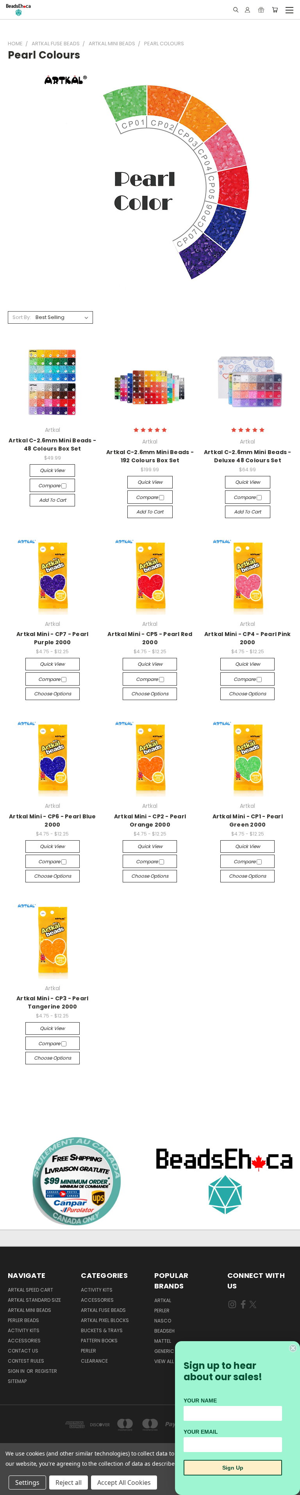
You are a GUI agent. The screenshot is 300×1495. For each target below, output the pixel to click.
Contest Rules (26, 1361)
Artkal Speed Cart (30, 1290)
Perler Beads (23, 1320)
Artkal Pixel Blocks (105, 1320)
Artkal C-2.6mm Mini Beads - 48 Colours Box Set (52, 445)
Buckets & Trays (102, 1330)
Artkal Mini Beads (29, 1310)
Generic (164, 1351)
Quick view (52, 470)
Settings (27, 1482)
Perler (88, 1350)
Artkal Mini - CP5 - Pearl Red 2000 (149, 638)
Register (46, 1371)
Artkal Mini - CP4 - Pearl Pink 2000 (247, 638)
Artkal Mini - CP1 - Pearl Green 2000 (247, 821)
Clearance (94, 1361)
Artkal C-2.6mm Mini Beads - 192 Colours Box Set (150, 456)
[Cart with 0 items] (275, 10)
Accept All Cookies (124, 1482)
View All (164, 1361)
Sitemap (17, 1381)
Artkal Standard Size (34, 1300)
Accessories (24, 1340)
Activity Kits (23, 1330)
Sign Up (232, 1468)
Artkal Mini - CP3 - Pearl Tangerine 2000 (52, 1002)
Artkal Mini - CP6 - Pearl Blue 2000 (52, 821)
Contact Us (23, 1350)
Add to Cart (52, 500)
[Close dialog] (293, 1348)
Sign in (17, 1371)
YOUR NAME (200, 1400)
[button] (225, 1181)
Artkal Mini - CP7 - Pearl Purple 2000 (52, 638)
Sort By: (21, 317)
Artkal (162, 1300)
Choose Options (52, 693)
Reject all (68, 1482)
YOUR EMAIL (201, 1432)
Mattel (162, 1341)
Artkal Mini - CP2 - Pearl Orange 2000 (150, 821)
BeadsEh (164, 1331)
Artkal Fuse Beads (103, 1310)
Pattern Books (99, 1340)
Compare (49, 485)
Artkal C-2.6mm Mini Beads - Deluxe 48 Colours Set (247, 456)
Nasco (162, 1320)
